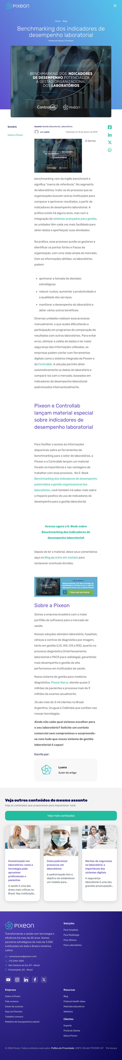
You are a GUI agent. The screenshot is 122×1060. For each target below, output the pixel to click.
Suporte (68, 1025)
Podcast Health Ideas (74, 1001)
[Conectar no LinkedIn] (26, 980)
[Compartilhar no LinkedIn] (110, 135)
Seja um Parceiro (13, 1011)
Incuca (113, 1048)
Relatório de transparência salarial (22, 1021)
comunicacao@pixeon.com (23, 956)
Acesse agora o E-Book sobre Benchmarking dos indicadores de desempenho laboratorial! (66, 532)
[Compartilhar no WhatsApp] (110, 150)
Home (58, 21)
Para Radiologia (71, 935)
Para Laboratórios (73, 945)
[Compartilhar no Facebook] (110, 127)
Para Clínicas (70, 940)
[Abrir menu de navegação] (115, 6)
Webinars (68, 1011)
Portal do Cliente (72, 1030)
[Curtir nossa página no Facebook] (35, 980)
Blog (65, 21)
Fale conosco (12, 1001)
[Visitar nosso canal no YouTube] (8, 980)
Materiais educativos (74, 1006)
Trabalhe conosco (14, 1016)
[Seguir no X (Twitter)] (44, 980)
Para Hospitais (71, 930)
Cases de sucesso (14, 1006)
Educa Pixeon (70, 1035)
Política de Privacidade (62, 1048)
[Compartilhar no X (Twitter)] (110, 142)
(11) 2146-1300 (16, 961)
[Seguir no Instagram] (17, 980)
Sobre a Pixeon (16, 135)
